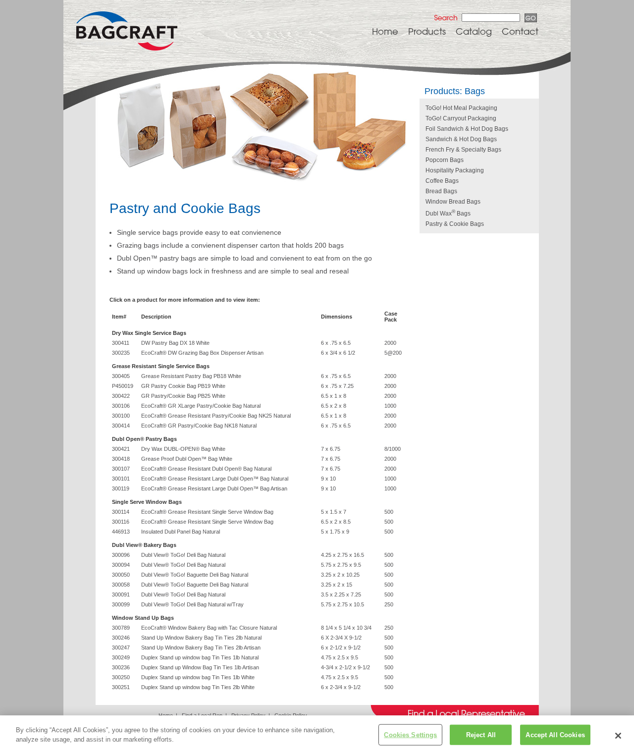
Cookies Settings (410, 735)
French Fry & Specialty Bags (463, 149)
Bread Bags (441, 191)
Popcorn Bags (444, 160)
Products (427, 31)
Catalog (474, 31)
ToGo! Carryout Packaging (460, 118)
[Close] (618, 736)
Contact (520, 31)
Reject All (481, 735)
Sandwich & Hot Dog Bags (461, 139)
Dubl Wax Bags (448, 213)
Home (385, 31)
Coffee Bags (442, 180)
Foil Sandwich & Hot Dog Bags (466, 128)
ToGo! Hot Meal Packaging (461, 108)
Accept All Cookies (555, 735)
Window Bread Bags (452, 201)
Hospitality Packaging (454, 170)
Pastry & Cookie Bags (454, 223)
